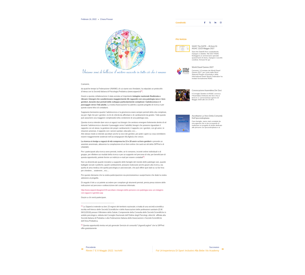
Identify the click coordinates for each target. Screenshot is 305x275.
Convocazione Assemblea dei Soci (207, 90)
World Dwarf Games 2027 (203, 67)
